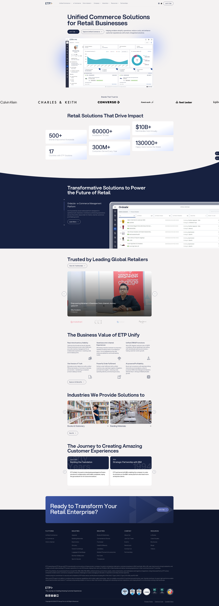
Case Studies (155, 538)
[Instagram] (52, 596)
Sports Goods (76, 559)
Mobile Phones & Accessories (106, 552)
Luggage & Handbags (78, 552)
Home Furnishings (77, 549)
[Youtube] (57, 596)
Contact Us (128, 549)
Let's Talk (168, 3)
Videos (153, 549)
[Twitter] (55, 596)
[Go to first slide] (64, 225)
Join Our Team (129, 538)
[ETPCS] (161, 3)
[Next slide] (155, 294)
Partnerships (124, 3)
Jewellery (100, 549)
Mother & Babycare (78, 556)
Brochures (154, 542)
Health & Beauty (102, 545)
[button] (76, 322)
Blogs (152, 545)
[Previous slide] (64, 199)
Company (96, 3)
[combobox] (159, 3)
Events (126, 542)
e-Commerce (77, 3)
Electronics (75, 542)
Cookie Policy (169, 601)
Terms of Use (159, 601)
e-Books (153, 535)
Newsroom (127, 545)
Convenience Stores (103, 538)
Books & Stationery (103, 535)
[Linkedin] (49, 596)
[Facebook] (47, 596)
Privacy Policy (148, 601)
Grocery (74, 545)
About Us (127, 535)
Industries (105, 3)
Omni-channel (87, 3)
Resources (114, 3)
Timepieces (100, 559)
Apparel (74, 535)
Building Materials (77, 538)
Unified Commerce (64, 3)
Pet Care (100, 556)
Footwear (100, 542)
